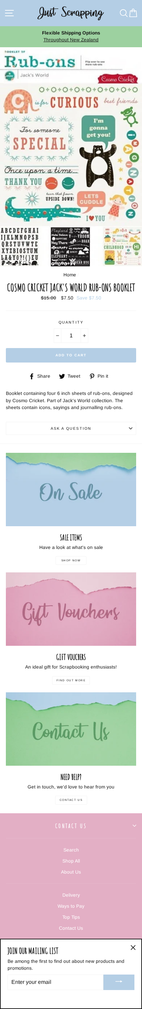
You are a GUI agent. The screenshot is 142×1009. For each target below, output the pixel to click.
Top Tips (71, 917)
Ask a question (71, 428)
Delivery (71, 895)
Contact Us (71, 800)
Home (69, 274)
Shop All (71, 861)
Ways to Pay (71, 906)
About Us (71, 872)
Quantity (71, 322)
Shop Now (71, 560)
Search (71, 850)
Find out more (71, 680)
